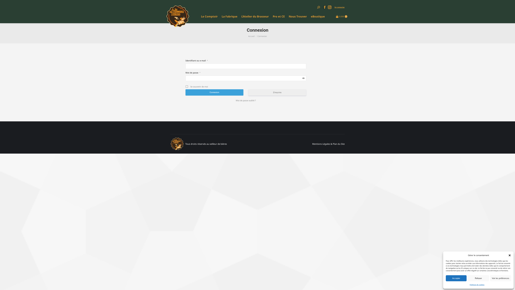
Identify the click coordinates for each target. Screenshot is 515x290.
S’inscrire (277, 92)
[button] (509, 255)
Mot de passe (193, 72)
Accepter (456, 278)
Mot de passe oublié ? (246, 100)
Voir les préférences (500, 278)
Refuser (478, 278)
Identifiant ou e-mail (196, 60)
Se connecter (339, 7)
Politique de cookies (477, 285)
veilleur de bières (218, 143)
